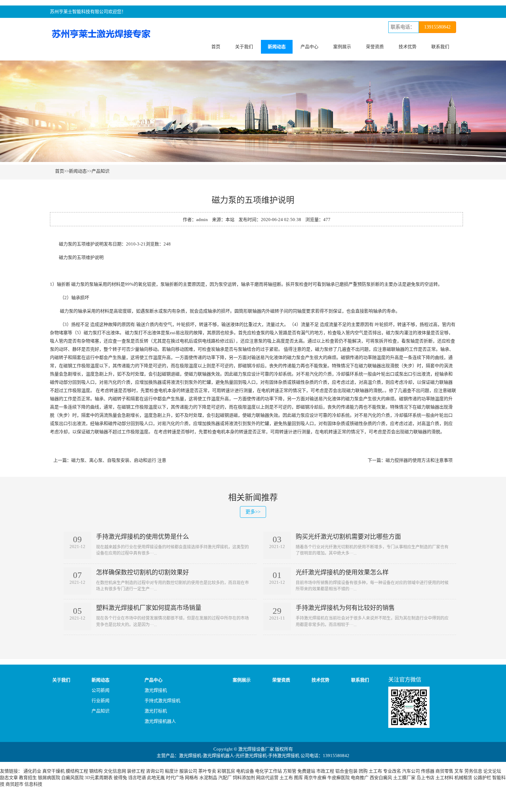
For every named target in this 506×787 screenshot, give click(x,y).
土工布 (375, 771)
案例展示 (342, 46)
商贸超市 (14, 784)
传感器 (427, 771)
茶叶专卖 (207, 771)
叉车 (458, 771)
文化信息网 (115, 771)
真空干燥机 (53, 771)
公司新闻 (100, 690)
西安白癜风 (381, 777)
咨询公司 (155, 771)
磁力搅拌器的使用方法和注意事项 (419, 460)
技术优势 (408, 46)
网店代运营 (267, 777)
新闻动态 (277, 46)
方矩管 (289, 771)
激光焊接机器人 (160, 721)
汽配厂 (225, 777)
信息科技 (33, 784)
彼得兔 (120, 777)
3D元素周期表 (99, 777)
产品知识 (100, 171)
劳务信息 (473, 771)
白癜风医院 (72, 777)
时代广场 (175, 777)
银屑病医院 (49, 777)
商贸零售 (444, 771)
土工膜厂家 (404, 777)
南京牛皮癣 (315, 777)
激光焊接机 (156, 690)
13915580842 (437, 27)
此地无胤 (156, 777)
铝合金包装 (346, 771)
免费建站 (306, 771)
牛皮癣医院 (338, 777)
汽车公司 (411, 771)
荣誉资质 (375, 46)
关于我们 (244, 46)
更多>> (253, 511)
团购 (363, 771)
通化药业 (32, 771)
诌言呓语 (137, 777)
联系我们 (440, 46)
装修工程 (136, 771)
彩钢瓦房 (226, 771)
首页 (215, 46)
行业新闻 (100, 700)
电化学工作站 (268, 771)
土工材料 (444, 777)
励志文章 (9, 777)
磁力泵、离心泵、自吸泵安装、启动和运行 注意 (118, 460)
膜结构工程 (77, 771)
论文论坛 (492, 771)
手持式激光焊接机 (162, 700)
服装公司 (188, 771)
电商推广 (360, 777)
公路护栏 (482, 777)
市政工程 (325, 771)
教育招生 (28, 777)
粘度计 (171, 771)
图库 (298, 777)
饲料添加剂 (244, 777)
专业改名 (392, 771)
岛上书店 (425, 777)
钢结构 (96, 771)
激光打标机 (156, 710)
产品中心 (309, 46)
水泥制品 (208, 777)
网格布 (191, 777)
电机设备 (245, 771)
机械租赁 (463, 777)
